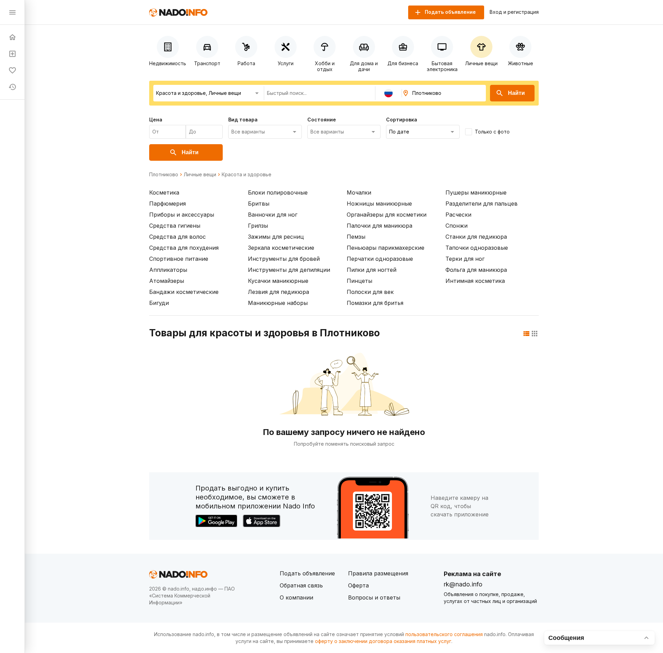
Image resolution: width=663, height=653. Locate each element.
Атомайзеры (166, 280)
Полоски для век (370, 291)
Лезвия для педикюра (278, 291)
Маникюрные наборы (278, 302)
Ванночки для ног (272, 214)
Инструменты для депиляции (289, 269)
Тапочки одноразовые (476, 247)
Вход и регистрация (514, 12)
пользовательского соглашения (444, 634)
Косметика (164, 192)
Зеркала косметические (281, 247)
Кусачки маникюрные (278, 280)
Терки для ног (464, 258)
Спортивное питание (178, 258)
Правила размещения (378, 573)
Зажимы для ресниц (276, 236)
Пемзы (356, 236)
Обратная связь (301, 585)
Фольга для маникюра (476, 269)
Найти (516, 93)
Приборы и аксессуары (181, 214)
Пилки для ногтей (371, 269)
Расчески (458, 214)
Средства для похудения (184, 247)
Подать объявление (307, 573)
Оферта (358, 585)
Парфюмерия (167, 203)
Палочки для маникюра (379, 225)
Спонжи (456, 225)
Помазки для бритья (375, 302)
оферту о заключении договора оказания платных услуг (383, 641)
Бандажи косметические (184, 291)
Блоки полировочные (278, 192)
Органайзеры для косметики (386, 214)
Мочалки (359, 192)
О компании (296, 597)
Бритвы (258, 203)
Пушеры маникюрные (476, 192)
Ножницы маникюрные (379, 203)
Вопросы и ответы (374, 597)
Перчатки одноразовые (380, 258)
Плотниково (163, 174)
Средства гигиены (174, 225)
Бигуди (159, 302)
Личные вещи (200, 174)
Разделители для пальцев (481, 203)
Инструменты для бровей (284, 258)
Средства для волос (177, 236)
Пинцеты (359, 280)
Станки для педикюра (476, 236)
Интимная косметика (475, 280)
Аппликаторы (168, 269)
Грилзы (258, 225)
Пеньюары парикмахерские (385, 247)
